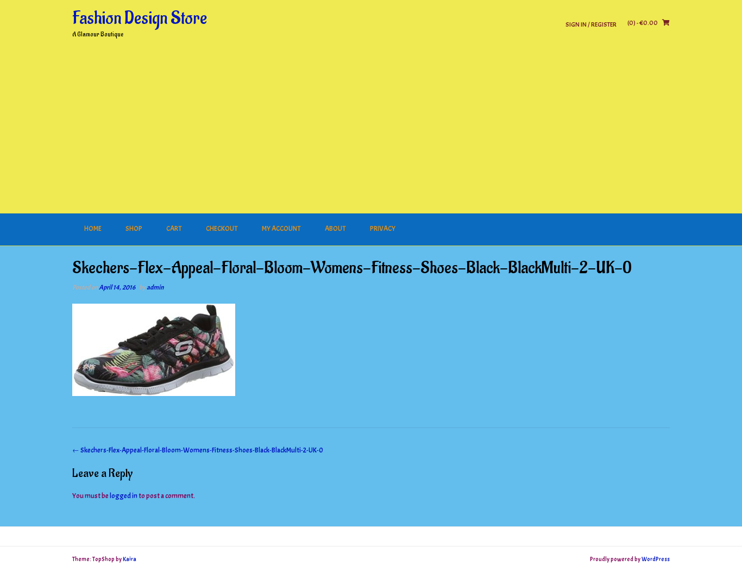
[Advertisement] (371, 132)
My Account (281, 228)
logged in (123, 496)
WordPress (656, 559)
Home (93, 228)
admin (155, 287)
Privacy (382, 228)
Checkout (222, 228)
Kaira (129, 559)
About (335, 228)
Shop (133, 228)
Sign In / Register (591, 24)
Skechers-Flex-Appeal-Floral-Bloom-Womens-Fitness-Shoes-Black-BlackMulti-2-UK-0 (197, 450)
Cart (174, 228)
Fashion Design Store (139, 18)
